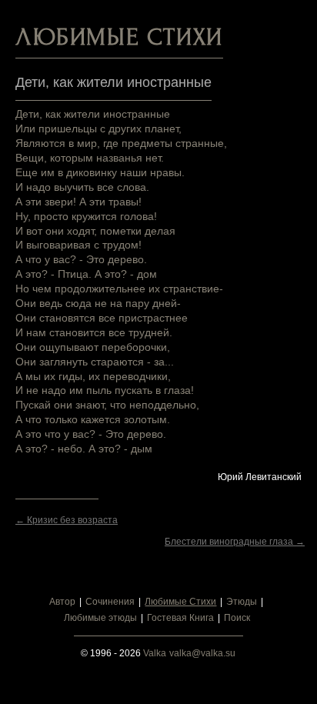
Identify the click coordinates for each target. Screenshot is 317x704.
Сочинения (110, 601)
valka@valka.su (202, 653)
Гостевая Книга (180, 617)
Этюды (241, 601)
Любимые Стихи (180, 601)
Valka (154, 653)
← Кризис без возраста (66, 520)
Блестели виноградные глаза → (235, 541)
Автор (62, 601)
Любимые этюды (100, 617)
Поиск (237, 617)
